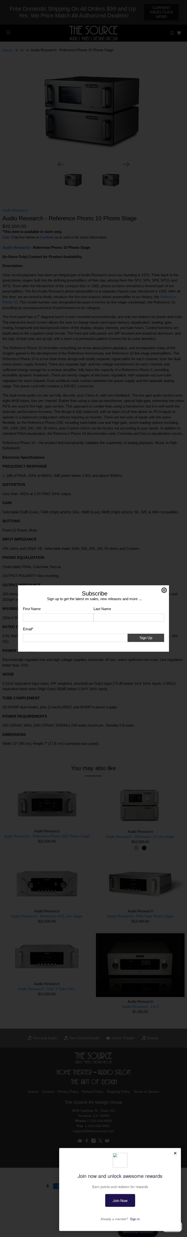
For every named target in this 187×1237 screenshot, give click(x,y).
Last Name (102, 609)
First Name (32, 609)
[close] (164, 590)
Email (28, 629)
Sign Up (146, 638)
